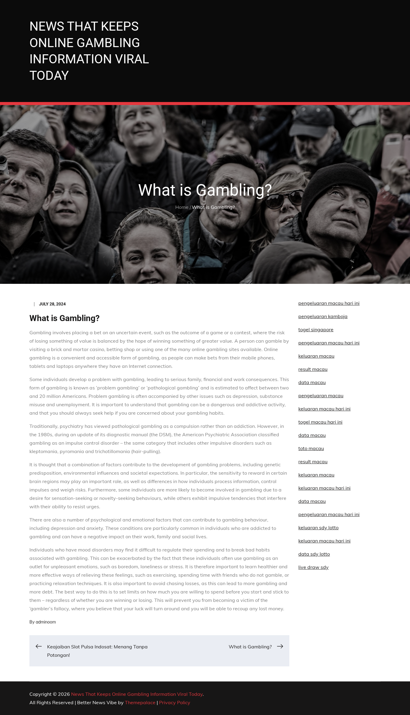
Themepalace (140, 702)
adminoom (46, 622)
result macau (312, 461)
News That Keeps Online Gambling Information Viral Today (137, 694)
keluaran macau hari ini (324, 541)
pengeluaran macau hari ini (329, 343)
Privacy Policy (174, 702)
